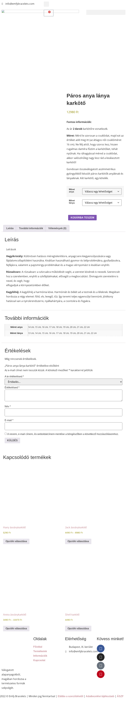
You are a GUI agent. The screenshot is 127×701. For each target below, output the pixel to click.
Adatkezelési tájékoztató (100, 696)
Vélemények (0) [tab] (57, 228)
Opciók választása (16, 541)
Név (8, 406)
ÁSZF (120, 696)
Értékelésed (12, 387)
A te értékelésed (14, 376)
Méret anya (72, 190)
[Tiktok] (101, 666)
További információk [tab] (31, 228)
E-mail (9, 420)
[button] (46, 4)
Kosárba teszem (82, 217)
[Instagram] (101, 657)
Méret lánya (72, 201)
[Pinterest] (101, 674)
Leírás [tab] (10, 228)
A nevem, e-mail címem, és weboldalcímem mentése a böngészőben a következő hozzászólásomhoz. (63, 434)
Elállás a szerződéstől (70, 696)
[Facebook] (101, 648)
